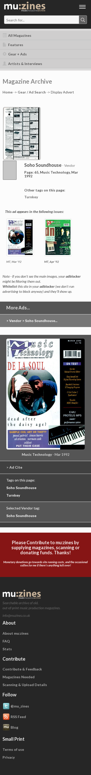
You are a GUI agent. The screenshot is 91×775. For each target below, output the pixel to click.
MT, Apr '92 (51, 262)
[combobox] (45, 19)
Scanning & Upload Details (25, 685)
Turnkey (31, 197)
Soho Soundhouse (21, 488)
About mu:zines (16, 633)
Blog (14, 727)
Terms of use (13, 749)
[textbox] (26, 19)
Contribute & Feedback (22, 669)
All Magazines (19, 35)
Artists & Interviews (24, 63)
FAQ (6, 641)
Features (15, 45)
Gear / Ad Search (32, 92)
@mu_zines (20, 706)
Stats (7, 649)
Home (8, 92)
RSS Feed (18, 717)
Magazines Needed (19, 677)
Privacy (9, 757)
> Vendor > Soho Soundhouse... (31, 320)
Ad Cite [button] (15, 467)
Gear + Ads (17, 54)
